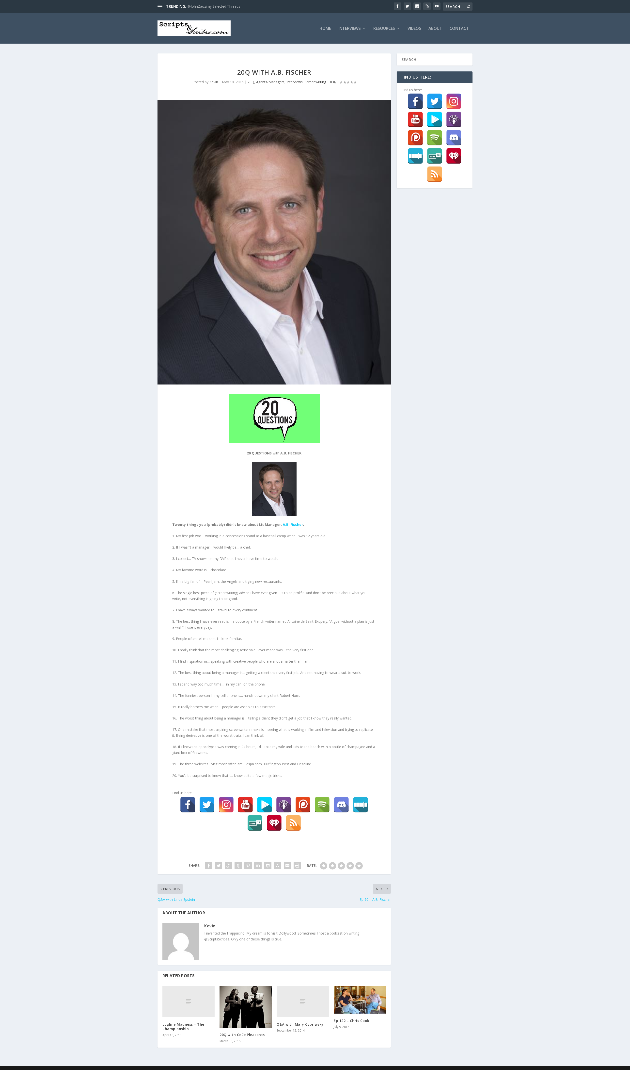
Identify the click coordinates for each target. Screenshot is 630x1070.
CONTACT (459, 28)
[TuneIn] (255, 823)
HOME (325, 28)
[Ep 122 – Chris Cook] (360, 999)
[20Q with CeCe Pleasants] (246, 1007)
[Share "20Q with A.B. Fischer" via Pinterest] (248, 865)
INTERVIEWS (349, 28)
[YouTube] (245, 805)
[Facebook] (188, 805)
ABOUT (435, 28)
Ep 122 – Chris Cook (351, 1020)
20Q (251, 82)
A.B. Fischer (293, 524)
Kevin (213, 82)
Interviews (294, 82)
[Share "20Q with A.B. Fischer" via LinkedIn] (258, 865)
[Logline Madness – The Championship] (188, 1001)
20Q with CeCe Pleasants (242, 1034)
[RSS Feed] (293, 823)
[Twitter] (207, 805)
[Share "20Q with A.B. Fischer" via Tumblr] (238, 865)
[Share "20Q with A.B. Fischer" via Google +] (228, 865)
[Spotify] (322, 805)
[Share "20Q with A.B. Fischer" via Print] (297, 865)
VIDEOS (414, 28)
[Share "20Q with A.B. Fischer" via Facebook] (209, 865)
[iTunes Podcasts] (284, 805)
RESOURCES (384, 28)
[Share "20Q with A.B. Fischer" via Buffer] (268, 865)
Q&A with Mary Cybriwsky (300, 1024)
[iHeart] (274, 823)
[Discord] (341, 805)
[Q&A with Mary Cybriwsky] (303, 1001)
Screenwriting (315, 82)
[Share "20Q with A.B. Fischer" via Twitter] (218, 865)
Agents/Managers (270, 82)
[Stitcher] (360, 805)
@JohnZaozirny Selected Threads (214, 6)
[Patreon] (303, 805)
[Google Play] (264, 805)
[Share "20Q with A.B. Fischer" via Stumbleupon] (278, 865)
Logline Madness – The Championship (183, 1026)
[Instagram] (226, 805)
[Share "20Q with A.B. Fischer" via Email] (287, 865)
